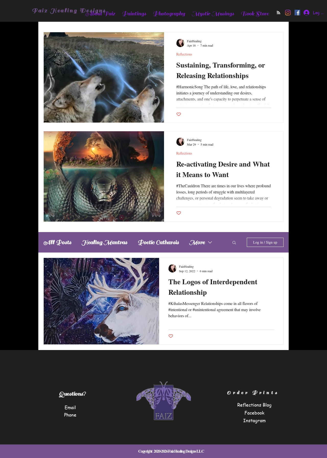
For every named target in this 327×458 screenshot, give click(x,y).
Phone (70, 414)
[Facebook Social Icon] (297, 12)
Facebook (254, 412)
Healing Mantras (104, 242)
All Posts (57, 242)
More (197, 242)
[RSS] (278, 12)
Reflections (184, 54)
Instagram (254, 420)
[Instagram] (288, 12)
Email (70, 407)
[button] (234, 243)
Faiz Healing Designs (69, 10)
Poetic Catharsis (158, 242)
